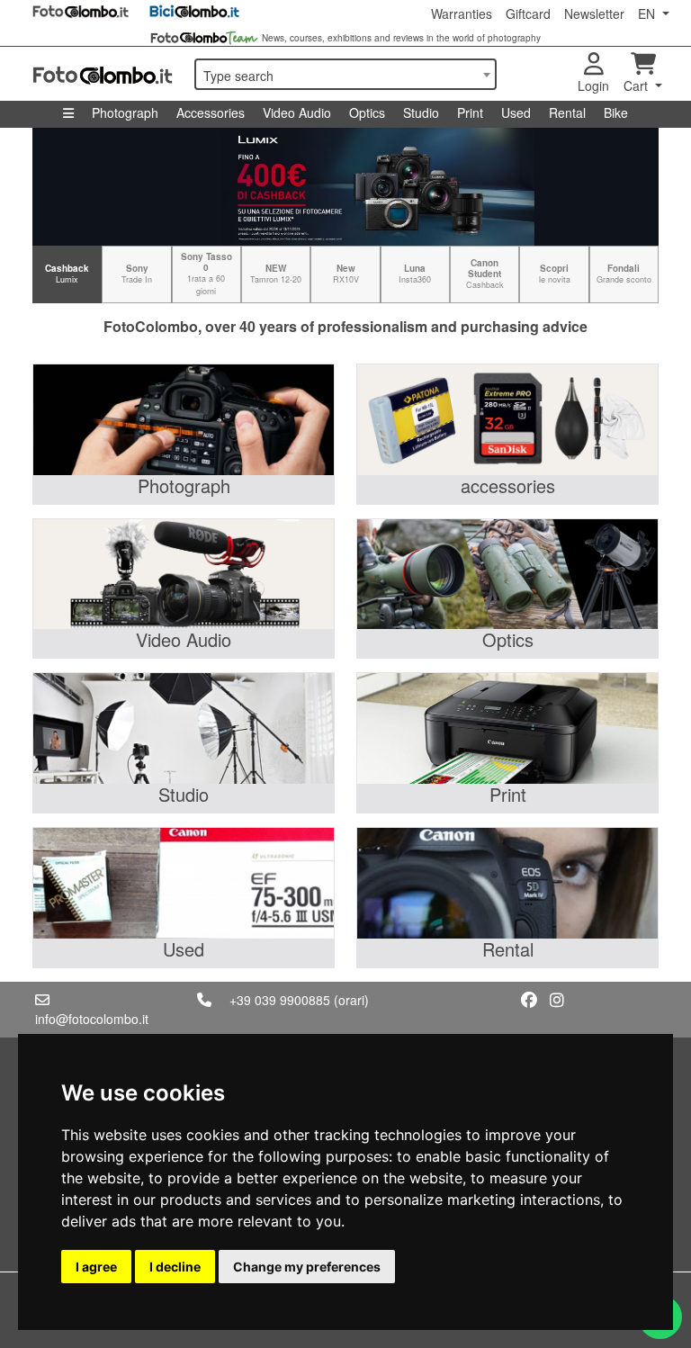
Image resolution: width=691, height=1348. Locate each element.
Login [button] (593, 85)
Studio (421, 112)
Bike (616, 112)
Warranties (461, 13)
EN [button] (648, 13)
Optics (367, 112)
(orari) (351, 1000)
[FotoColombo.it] (102, 74)
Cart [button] (637, 85)
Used (516, 112)
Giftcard (528, 13)
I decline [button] (175, 1266)
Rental (567, 112)
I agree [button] (96, 1266)
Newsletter (594, 13)
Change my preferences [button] (307, 1266)
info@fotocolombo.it (91, 1019)
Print (470, 112)
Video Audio (297, 112)
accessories (508, 485)
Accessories (210, 112)
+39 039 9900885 (279, 1000)
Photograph (125, 112)
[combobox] (345, 74)
